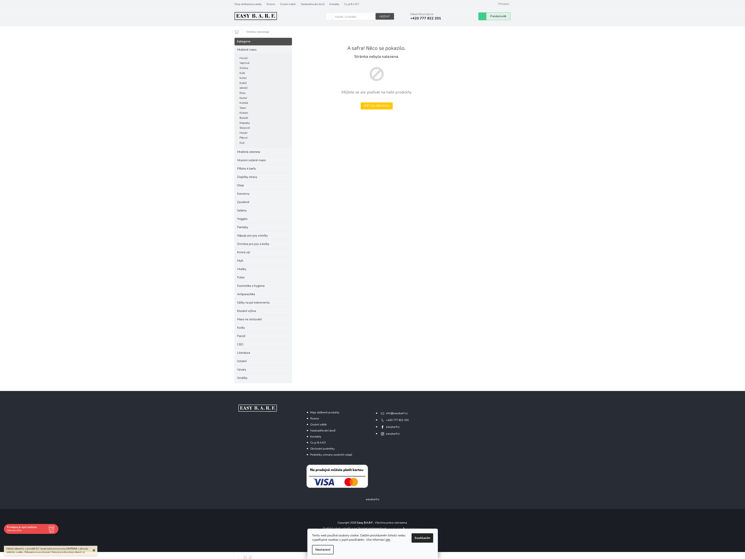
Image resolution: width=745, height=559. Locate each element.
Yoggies (242, 219)
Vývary (241, 369)
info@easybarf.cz (396, 413)
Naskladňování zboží (312, 4)
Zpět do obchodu (377, 106)
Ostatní (242, 361)
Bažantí (244, 118)
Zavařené (243, 202)
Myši (240, 261)
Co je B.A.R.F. (352, 4)
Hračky (241, 269)
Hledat (385, 16)
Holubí (243, 133)
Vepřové (244, 63)
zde (387, 540)
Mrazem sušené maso (251, 160)
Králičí (243, 83)
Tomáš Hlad (394, 528)
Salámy (242, 210)
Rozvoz (271, 4)
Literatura (243, 353)
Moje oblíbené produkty (248, 4)
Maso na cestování (249, 319)
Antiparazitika (246, 294)
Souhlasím (422, 538)
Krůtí (242, 73)
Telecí (243, 108)
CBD (240, 344)
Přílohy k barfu (246, 169)
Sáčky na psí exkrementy (253, 303)
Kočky (241, 328)
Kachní (243, 98)
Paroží (241, 336)
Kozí (242, 143)
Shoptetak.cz (413, 528)
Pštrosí (244, 138)
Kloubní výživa (246, 311)
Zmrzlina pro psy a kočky (253, 244)
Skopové (245, 128)
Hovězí (244, 58)
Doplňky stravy (247, 177)
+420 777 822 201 (397, 420)
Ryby (243, 93)
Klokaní (244, 113)
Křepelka (245, 123)
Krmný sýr (243, 252)
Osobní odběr (288, 4)
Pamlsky (242, 227)
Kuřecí (243, 78)
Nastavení (322, 550)
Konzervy (243, 194)
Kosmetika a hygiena (250, 286)
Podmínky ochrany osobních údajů (331, 455)
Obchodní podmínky (322, 449)
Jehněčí (244, 88)
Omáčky (242, 378)
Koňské (244, 103)
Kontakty (334, 4)
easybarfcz (392, 427)
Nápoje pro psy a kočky (252, 236)
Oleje (240, 185)
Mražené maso (247, 50)
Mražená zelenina (248, 152)
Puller (241, 277)
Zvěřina (244, 68)
